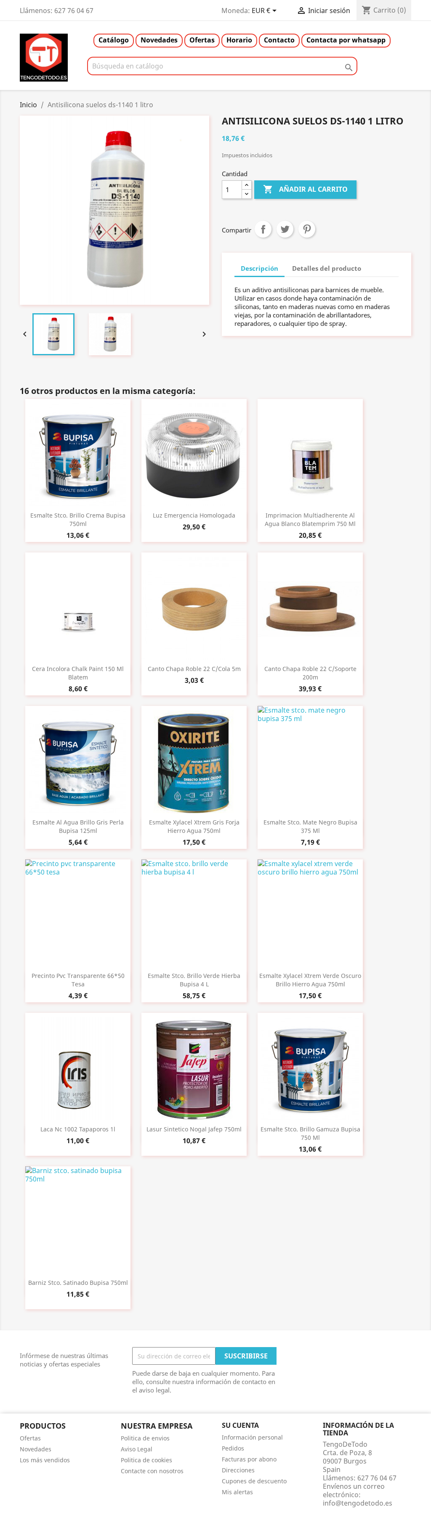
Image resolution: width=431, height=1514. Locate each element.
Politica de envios (145, 1438)
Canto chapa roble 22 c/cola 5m (194, 669)
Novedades (159, 40)
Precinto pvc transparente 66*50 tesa (78, 980)
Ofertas (202, 40)
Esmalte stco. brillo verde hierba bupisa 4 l (194, 980)
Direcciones (238, 1470)
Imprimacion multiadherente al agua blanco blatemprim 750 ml (310, 519)
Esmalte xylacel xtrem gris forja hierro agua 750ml (194, 826)
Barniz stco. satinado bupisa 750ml (78, 1283)
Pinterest (306, 229)
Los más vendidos (45, 1460)
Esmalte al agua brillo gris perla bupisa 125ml (78, 826)
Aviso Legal (136, 1449)
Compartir (263, 229)
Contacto (279, 40)
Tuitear (285, 229)
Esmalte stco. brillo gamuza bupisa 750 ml (310, 1133)
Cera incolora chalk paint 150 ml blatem (78, 673)
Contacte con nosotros (152, 1471)
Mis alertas (237, 1492)
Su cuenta (240, 1425)
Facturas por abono (249, 1459)
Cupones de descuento (254, 1481)
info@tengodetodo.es (357, 1503)
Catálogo (113, 40)
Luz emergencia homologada (194, 515)
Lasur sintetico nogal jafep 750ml (194, 1129)
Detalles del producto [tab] (326, 268)
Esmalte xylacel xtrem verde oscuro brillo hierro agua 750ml (310, 980)
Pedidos (233, 1448)
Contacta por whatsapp (346, 40)
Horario (239, 40)
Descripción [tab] (259, 268)
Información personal (252, 1437)
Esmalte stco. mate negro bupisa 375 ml (310, 826)
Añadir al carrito (305, 189)
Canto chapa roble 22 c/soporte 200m (310, 673)
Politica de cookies (146, 1460)
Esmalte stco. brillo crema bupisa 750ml (77, 519)
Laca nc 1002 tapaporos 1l (77, 1129)
